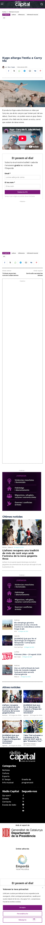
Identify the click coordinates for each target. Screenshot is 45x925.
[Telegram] (24, 71)
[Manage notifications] (34, 919)
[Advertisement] (22, 38)
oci (4, 18)
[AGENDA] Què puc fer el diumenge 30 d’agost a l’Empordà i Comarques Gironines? (25, 641)
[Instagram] (23, 798)
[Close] (42, 887)
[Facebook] (8, 71)
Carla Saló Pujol (18, 647)
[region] (22, 905)
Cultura (4, 12)
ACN (15, 631)
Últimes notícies (12, 516)
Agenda (17, 636)
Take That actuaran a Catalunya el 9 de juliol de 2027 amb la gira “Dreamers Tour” (32, 738)
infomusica (21, 14)
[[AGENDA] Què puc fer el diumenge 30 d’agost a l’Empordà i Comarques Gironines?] (7, 640)
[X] (14, 71)
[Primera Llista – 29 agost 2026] (7, 656)
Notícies (4, 547)
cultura (14, 14)
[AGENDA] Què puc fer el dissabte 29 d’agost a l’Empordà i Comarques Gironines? (11, 739)
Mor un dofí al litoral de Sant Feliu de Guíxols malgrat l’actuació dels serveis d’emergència (26, 671)
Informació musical (14, 12)
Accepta (23, 907)
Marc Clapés (11, 67)
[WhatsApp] (19, 71)
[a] (22, 756)
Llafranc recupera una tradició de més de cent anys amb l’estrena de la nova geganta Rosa (20, 554)
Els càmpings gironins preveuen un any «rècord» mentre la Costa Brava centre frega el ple (27, 626)
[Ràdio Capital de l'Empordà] (22, 4)
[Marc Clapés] (3, 67)
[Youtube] (23, 811)
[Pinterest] (40, 71)
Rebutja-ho (22, 920)
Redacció (10, 547)
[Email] (29, 71)
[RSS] (23, 801)
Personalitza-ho (22, 913)
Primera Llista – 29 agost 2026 (27, 654)
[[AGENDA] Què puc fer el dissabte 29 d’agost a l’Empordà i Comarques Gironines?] (12, 726)
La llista (16, 652)
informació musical (32, 14)
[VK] (35, 71)
